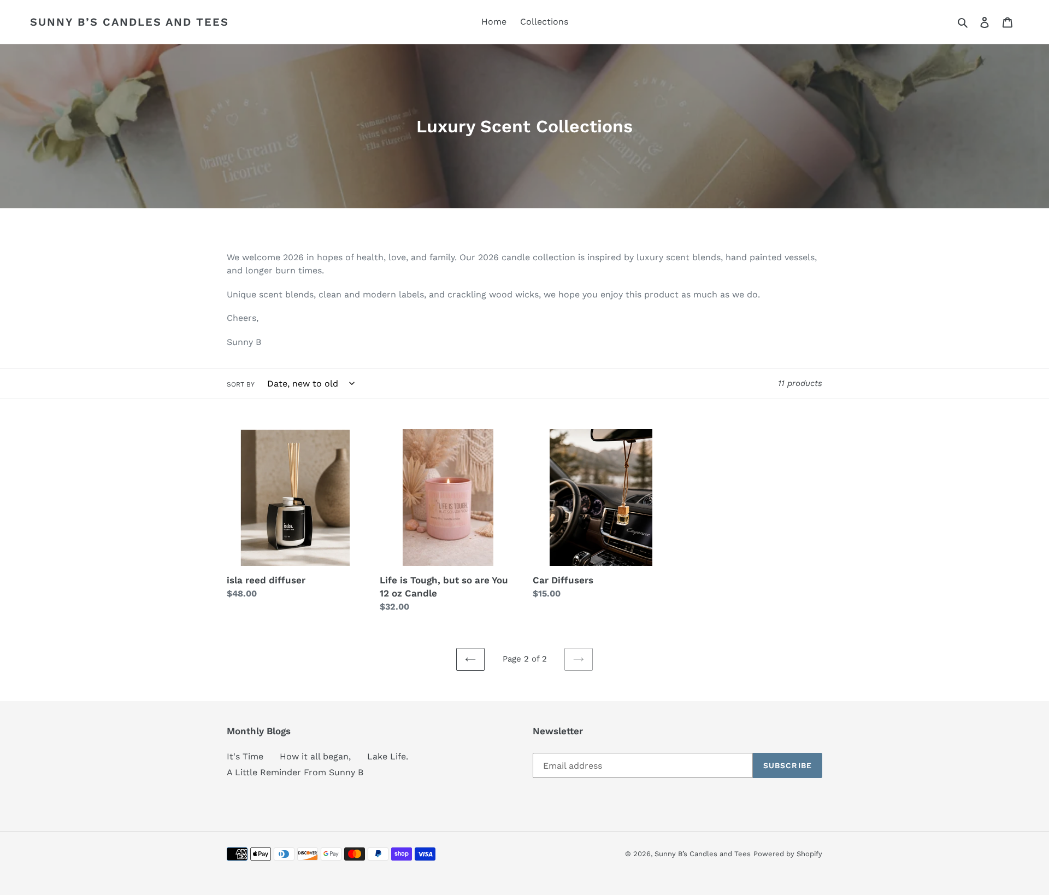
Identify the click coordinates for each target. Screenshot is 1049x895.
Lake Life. (387, 756)
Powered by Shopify (787, 854)
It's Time (245, 756)
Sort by (241, 384)
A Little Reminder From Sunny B (295, 772)
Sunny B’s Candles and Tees (129, 21)
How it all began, (315, 756)
